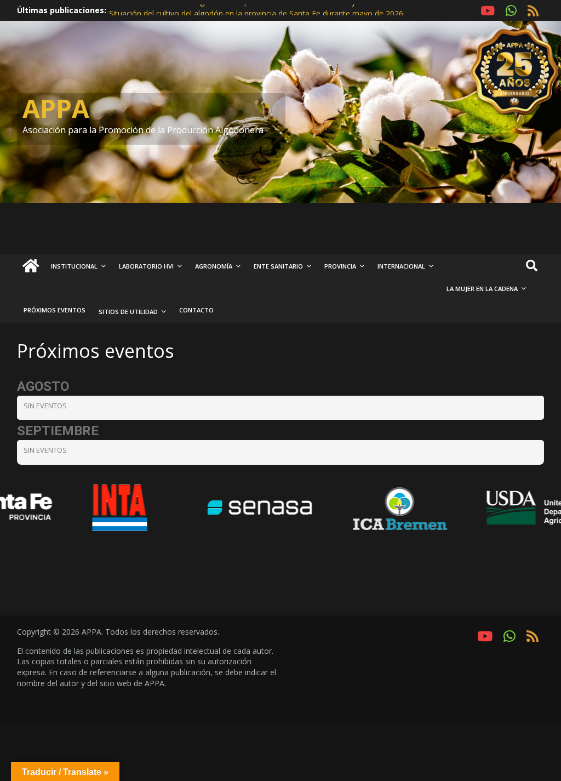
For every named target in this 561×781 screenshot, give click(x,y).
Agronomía (213, 266)
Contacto (196, 310)
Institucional (74, 266)
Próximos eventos (54, 310)
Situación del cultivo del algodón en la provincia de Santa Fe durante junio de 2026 (254, 10)
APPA (55, 108)
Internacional (401, 266)
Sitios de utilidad (128, 311)
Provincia (340, 266)
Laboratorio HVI (146, 266)
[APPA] (30, 266)
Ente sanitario (278, 266)
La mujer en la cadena (482, 288)
